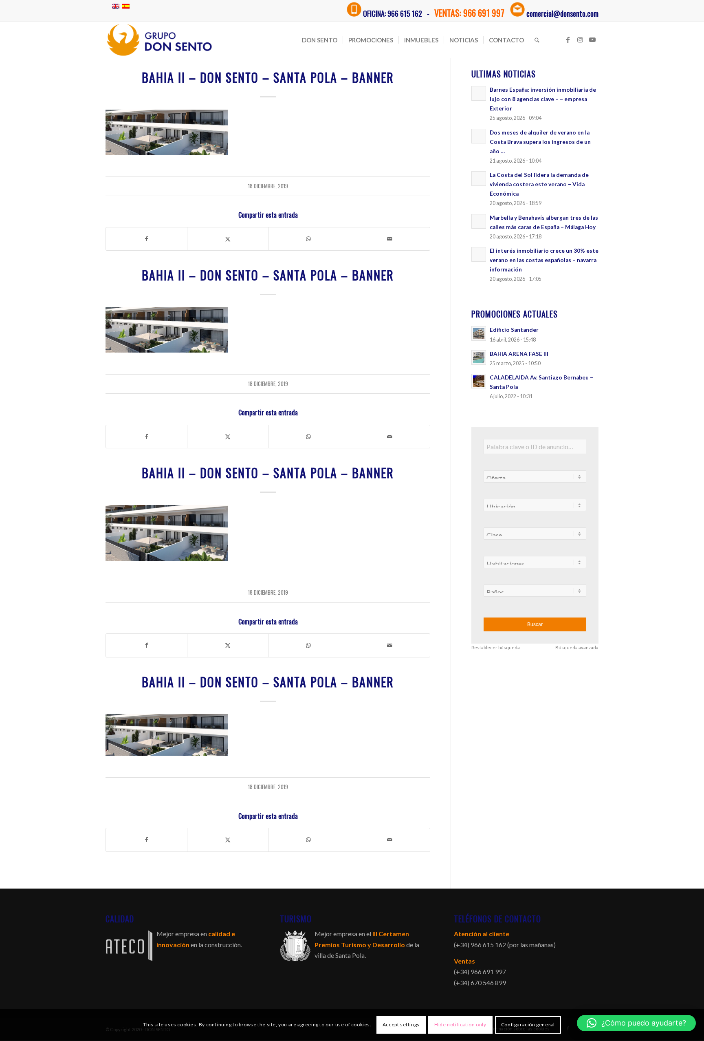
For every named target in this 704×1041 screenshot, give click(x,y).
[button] (636, 1023)
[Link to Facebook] (568, 39)
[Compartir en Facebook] (146, 238)
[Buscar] (537, 40)
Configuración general (528, 1025)
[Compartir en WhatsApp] (308, 238)
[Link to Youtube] (592, 39)
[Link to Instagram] (580, 39)
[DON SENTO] (159, 40)
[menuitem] (320, 40)
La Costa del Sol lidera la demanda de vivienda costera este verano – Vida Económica (539, 184)
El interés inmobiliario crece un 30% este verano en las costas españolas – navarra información (544, 260)
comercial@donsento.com (562, 13)
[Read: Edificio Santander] (478, 333)
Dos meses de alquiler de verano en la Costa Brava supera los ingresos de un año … (540, 141)
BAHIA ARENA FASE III (519, 354)
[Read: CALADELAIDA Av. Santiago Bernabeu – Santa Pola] (478, 381)
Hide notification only (460, 1025)
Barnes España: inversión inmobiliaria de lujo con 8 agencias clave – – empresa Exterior (543, 99)
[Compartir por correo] (389, 238)
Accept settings (401, 1025)
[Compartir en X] (227, 238)
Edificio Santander (514, 329)
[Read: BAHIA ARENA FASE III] (478, 357)
